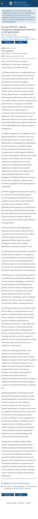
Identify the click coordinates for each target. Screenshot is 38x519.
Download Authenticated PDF (14, 56)
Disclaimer (12, 503)
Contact (21, 503)
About (28, 503)
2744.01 (27, 418)
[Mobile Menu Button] (2, 4)
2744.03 (20, 427)
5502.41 (10, 67)
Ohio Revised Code (9, 34)
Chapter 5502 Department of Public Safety (18, 39)
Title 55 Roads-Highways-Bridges (15, 37)
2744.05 (10, 436)
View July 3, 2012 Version (21, 488)
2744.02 (11, 427)
